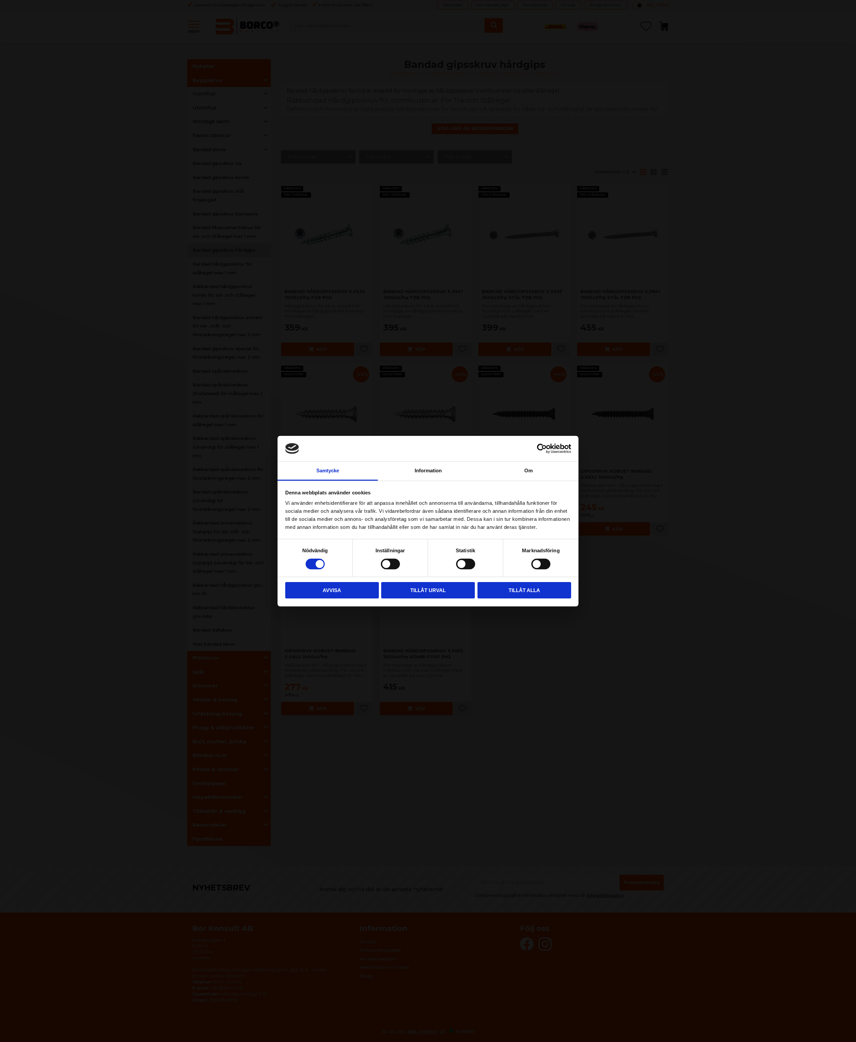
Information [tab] (428, 470)
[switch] (390, 564)
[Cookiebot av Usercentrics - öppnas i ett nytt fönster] (542, 449)
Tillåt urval (428, 590)
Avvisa (332, 590)
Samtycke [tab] (327, 470)
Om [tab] (528, 470)
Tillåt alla (524, 590)
